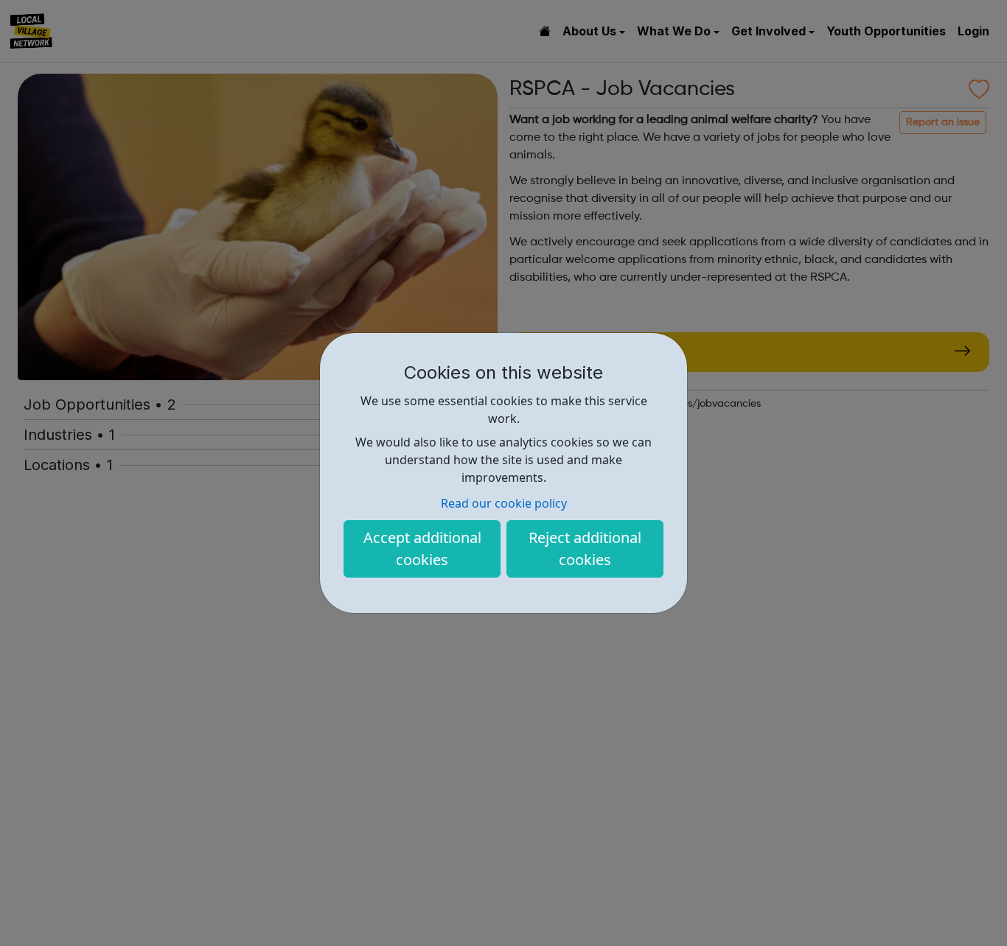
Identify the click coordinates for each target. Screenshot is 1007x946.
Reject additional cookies (585, 549)
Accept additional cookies (422, 549)
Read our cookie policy (504, 503)
